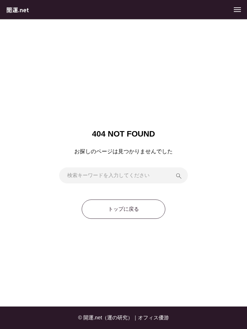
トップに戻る (123, 209)
